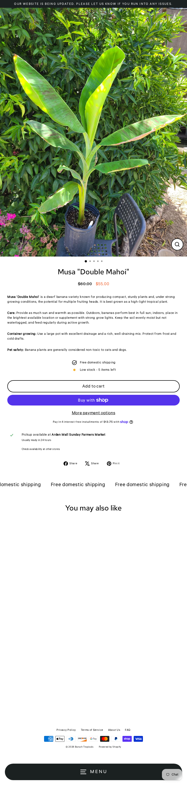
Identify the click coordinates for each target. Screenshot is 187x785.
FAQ (128, 730)
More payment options (93, 413)
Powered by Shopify (110, 747)
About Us (114, 730)
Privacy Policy (66, 730)
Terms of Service (92, 730)
